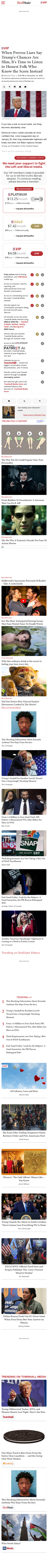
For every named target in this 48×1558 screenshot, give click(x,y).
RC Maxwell (24, 1276)
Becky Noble (24, 1326)
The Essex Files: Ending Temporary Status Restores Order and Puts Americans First (24, 1134)
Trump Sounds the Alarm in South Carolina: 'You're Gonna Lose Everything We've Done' (24, 1223)
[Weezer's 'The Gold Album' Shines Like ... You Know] (24, 1161)
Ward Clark (6, 865)
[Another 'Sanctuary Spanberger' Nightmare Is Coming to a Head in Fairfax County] (24, 923)
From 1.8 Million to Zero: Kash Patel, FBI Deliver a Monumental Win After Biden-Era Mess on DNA (22, 819)
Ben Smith (6, 826)
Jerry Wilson (24, 1184)
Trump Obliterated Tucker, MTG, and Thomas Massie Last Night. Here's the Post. (23, 1410)
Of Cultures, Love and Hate (24, 1091)
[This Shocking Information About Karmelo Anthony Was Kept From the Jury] (24, 724)
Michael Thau (9, 76)
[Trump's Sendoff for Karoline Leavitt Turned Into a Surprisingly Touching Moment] (24, 763)
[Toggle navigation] (3, 3)
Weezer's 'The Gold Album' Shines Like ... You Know (24, 1178)
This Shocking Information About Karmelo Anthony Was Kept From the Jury (21, 741)
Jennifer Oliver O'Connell (11, 906)
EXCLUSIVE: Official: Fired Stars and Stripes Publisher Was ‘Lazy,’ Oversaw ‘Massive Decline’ (24, 1270)
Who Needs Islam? (11, 1543)
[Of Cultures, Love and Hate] (24, 1075)
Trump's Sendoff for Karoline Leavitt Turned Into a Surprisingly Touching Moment (22, 779)
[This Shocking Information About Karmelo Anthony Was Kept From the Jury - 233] (24, 1483)
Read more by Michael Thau (34, 415)
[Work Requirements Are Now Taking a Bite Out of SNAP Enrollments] (24, 843)
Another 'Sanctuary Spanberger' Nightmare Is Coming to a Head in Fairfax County (22, 940)
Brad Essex (24, 1139)
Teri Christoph (7, 746)
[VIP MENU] (44, 3)
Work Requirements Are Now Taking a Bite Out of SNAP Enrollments (23, 860)
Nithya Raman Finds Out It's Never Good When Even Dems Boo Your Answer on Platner (24, 1319)
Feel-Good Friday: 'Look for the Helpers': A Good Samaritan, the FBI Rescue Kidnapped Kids (22, 900)
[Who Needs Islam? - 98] (24, 1527)
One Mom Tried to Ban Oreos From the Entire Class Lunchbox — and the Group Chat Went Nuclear (21, 1455)
